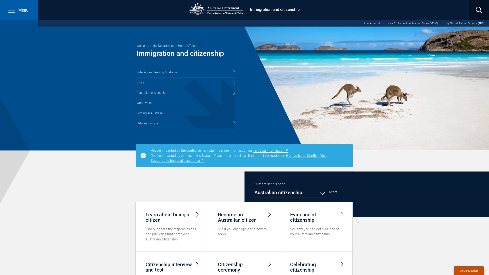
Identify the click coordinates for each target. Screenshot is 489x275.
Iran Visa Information (268, 150)
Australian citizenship (151, 93)
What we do (144, 103)
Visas (140, 82)
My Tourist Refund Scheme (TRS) (465, 23)
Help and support (148, 123)
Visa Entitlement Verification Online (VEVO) (413, 23)
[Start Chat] (469, 270)
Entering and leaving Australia (157, 72)
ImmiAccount (372, 23)
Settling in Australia (150, 113)
